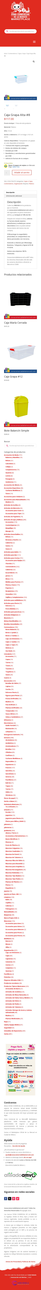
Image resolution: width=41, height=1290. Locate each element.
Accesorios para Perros (14, 936)
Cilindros (9, 752)
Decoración (8, 681)
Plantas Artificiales (12, 708)
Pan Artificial (10, 705)
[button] (34, 61)
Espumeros (10, 764)
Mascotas (7, 921)
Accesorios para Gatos (14, 926)
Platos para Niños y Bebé (14, 821)
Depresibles (10, 761)
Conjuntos (9, 968)
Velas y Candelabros (13, 717)
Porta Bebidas (11, 609)
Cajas (7, 956)
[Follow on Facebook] (5, 1198)
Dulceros (9, 606)
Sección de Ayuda (18, 1146)
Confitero (9, 755)
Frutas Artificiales (12, 698)
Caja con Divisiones (12, 639)
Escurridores (10, 573)
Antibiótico (10, 743)
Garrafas (9, 771)
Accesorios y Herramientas (15, 836)
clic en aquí (27, 1157)
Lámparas (9, 732)
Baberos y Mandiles (13, 457)
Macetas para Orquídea (14, 866)
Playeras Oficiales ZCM (12, 980)
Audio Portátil (11, 725)
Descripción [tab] (10, 192)
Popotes (9, 588)
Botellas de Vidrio (12, 683)
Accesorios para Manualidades (15, 500)
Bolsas (8, 460)
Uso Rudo (9, 651)
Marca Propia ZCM (10, 918)
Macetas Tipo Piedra (13, 879)
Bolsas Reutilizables (11, 621)
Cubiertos (9, 543)
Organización (18, 184)
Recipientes (10, 591)
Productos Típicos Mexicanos (14, 986)
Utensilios (9, 594)
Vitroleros (9, 795)
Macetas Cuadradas (13, 851)
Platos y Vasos (11, 585)
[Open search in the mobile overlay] (20, 31)
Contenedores (12, 53)
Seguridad (7, 1028)
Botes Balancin (11, 629)
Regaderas (9, 888)
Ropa (6, 1022)
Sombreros (9, 482)
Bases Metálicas (11, 839)
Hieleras (8, 648)
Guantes (9, 473)
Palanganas (10, 909)
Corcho (8, 689)
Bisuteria (7, 618)
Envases (7, 738)
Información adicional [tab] (14, 196)
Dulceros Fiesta (11, 692)
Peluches (7, 977)
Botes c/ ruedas (11, 636)
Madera (8, 502)
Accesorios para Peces (14, 932)
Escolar (8, 812)
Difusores (7, 720)
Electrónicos (8, 723)
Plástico (31, 184)
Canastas (9, 962)
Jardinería (7, 830)
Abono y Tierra (11, 833)
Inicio (5, 53)
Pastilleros (9, 780)
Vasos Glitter (10, 714)
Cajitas (8, 686)
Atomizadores (11, 746)
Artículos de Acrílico (11, 505)
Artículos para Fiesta (11, 603)
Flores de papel (9, 798)
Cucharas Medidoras (13, 490)
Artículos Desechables (12, 534)
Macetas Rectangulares (14, 870)
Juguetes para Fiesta (13, 818)
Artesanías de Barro (13, 989)
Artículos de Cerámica (13, 992)
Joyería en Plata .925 (11, 894)
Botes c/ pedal (11, 632)
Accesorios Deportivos (12, 488)
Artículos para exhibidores (13, 600)
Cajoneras (9, 959)
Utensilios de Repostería (13, 1031)
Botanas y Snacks (12, 540)
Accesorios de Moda (11, 455)
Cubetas (9, 906)
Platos (8, 885)
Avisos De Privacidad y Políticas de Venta (20, 1262)
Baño (7, 899)
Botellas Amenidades (11, 624)
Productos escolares (11, 983)
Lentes (8, 476)
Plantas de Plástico (12, 882)
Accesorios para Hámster (15, 929)
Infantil (6, 810)
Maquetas (7, 915)
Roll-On (8, 783)
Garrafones (10, 774)
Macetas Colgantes (13, 848)
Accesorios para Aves (13, 923)
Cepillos (8, 903)
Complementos (11, 470)
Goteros (8, 777)
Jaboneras (7, 827)
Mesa (7, 579)
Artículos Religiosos (11, 615)
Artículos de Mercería (12, 508)
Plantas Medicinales (13, 1019)
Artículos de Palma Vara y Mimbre (18, 998)
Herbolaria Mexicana (11, 804)
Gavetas (9, 971)
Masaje (8, 531)
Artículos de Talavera (13, 1007)
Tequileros (9, 672)
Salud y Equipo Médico (12, 1025)
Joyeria (6, 891)
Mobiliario (7, 939)
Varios (8, 546)
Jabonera (7, 824)
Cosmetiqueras (11, 525)
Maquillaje (9, 528)
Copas (8, 659)
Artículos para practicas (12, 612)
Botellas (8, 749)
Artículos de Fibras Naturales (16, 995)
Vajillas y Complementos (14, 597)
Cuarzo (6, 678)
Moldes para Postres (13, 582)
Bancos (8, 941)
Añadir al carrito (21, 172)
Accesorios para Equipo (14, 560)
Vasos (8, 493)
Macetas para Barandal (14, 863)
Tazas (8, 665)
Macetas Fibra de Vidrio (14, 860)
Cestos (8, 965)
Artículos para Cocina (11, 558)
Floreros (8, 842)
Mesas (8, 944)
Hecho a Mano (9, 801)
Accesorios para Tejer (13, 513)
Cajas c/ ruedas (11, 642)
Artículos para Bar (10, 555)
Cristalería (8, 654)
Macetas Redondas (12, 873)
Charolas (9, 563)
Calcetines (9, 464)
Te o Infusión (10, 807)
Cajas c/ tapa (22, 53)
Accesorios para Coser (14, 510)
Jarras (8, 576)
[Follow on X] (9, 1198)
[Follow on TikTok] (17, 1198)
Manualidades (9, 912)
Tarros (8, 662)
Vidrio (8, 792)
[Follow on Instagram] (13, 1198)
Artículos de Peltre (12, 1001)
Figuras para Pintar (12, 695)
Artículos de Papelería (12, 517)
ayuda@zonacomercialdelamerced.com (19, 1155)
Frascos (8, 768)
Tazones (9, 669)
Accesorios (9, 522)
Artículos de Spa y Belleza (13, 520)
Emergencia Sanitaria (12, 734)
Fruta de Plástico (12, 845)
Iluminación (10, 728)
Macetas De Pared (12, 854)
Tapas (8, 786)
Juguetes (9, 815)
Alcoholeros (10, 740)
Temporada (10, 711)
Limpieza (7, 897)
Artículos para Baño (11, 552)
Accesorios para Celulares (13, 497)
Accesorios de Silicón (11, 485)
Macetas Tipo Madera (13, 876)
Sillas (7, 947)
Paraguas (9, 479)
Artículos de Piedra (12, 1004)
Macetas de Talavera (13, 857)
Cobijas (8, 467)
